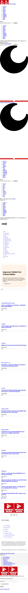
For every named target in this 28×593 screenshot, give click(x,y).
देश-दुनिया (3, 324)
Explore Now (7, 283)
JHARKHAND (6, 244)
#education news (6, 243)
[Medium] (14, 515)
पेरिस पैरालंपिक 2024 (5, 362)
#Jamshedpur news (7, 238)
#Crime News (6, 242)
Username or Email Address (6, 578)
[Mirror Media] (8, 3)
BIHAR (5, 248)
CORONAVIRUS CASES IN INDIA (9, 253)
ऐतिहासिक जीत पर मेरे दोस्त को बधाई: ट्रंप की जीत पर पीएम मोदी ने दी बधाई (13, 345)
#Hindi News (6, 251)
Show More (8, 43)
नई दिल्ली (3, 303)
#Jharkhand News (6, 233)
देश (2, 409)
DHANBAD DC (6, 252)
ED (4, 257)
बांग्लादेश (3, 388)
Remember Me (4, 584)
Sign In (14, 198)
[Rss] (17, 515)
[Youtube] (11, 515)
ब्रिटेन (5, 471)
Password (2, 581)
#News (5, 235)
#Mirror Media (6, 234)
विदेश (2, 450)
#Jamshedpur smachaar (7, 239)
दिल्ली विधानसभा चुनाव (10, 303)
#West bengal (6, 256)
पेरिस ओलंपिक (6, 409)
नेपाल (5, 450)
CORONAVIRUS (6, 247)
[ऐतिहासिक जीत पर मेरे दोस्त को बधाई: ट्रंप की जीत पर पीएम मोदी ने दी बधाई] (14, 331)
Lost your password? (4, 589)
